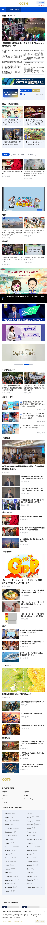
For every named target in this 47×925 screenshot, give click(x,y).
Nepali (31, 828)
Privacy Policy (6, 921)
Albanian (10, 813)
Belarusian (12, 820)
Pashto (31, 843)
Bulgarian (12, 828)
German (10, 857)
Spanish (32, 861)
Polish (31, 835)
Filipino (10, 850)
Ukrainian (34, 880)
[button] (4, 292)
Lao (29, 813)
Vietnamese (34, 887)
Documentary (28, 799)
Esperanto (12, 846)
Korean (10, 891)
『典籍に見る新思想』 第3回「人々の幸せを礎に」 (12, 143)
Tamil (30, 869)
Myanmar (34, 824)
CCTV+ (4, 802)
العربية (26, 795)
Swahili (32, 865)
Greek (10, 861)
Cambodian (10, 832)
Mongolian (33, 820)
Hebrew (10, 869)
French (10, 854)
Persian (32, 832)
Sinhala (31, 857)
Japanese (11, 887)
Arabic (9, 817)
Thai (30, 872)
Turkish (32, 876)
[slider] (24, 94)
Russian (32, 850)
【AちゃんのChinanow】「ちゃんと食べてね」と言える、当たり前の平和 (34, 122)
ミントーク (7, 396)
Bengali (9, 824)
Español (26, 792)
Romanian (33, 846)
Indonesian (14, 880)
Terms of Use (18, 921)
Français (5, 795)
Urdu (30, 883)
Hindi (8, 872)
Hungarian (11, 876)
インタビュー (8, 369)
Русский (4, 799)
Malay (34, 817)
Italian (10, 883)
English (4, 792)
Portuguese (34, 839)
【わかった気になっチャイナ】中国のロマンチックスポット (12, 122)
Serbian (32, 854)
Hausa (9, 865)
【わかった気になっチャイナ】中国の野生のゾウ (34, 143)
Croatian (11, 835)
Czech (9, 839)
